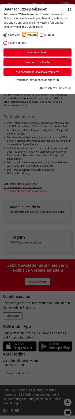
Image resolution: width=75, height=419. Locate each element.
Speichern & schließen (37, 62)
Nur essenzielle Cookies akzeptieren (37, 72)
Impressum (65, 88)
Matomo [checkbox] (32, 34)
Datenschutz (48, 88)
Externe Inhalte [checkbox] (17, 42)
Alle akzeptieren (37, 52)
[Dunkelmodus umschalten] (69, 9)
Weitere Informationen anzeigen (36, 80)
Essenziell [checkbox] (14, 34)
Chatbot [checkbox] (49, 34)
